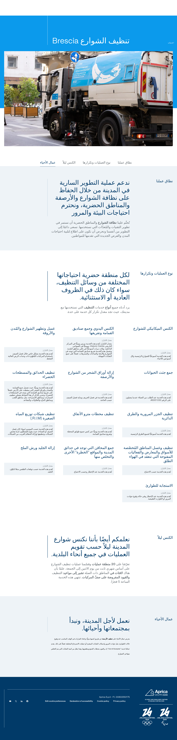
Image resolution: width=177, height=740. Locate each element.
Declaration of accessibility (81, 701)
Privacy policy (119, 701)
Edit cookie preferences (55, 701)
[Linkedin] (22, 701)
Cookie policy (103, 701)
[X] (16, 701)
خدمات (170, 43)
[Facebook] (27, 701)
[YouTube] (10, 701)
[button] (125, 163)
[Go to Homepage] (156, 707)
